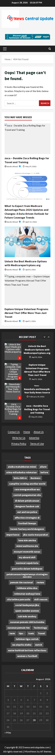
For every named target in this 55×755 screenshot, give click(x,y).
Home (26, 431)
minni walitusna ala (27, 545)
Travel (41, 633)
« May (8, 732)
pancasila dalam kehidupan (27, 568)
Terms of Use (37, 443)
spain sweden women (27, 610)
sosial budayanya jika (27, 605)
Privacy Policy (18, 443)
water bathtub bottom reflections (27, 650)
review (40, 582)
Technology (40, 627)
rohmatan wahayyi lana (27, 593)
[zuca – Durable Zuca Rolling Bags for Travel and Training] (27, 138)
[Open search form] (50, 49)
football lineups (27, 523)
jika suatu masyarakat (35, 534)
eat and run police (27, 511)
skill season (40, 599)
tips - (21, 633)
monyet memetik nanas (27, 551)
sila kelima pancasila (18, 599)
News (36, 386)
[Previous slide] (44, 337)
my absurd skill (27, 557)
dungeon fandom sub (27, 506)
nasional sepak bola (27, 562)
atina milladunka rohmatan (21, 472)
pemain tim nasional (21, 582)
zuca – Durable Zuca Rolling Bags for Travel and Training (13, 411)
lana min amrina (27, 540)
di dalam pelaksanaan (27, 500)
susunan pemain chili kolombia (27, 622)
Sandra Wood (12, 166)
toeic (31, 633)
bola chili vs (20, 478)
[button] (5, 49)
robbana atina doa (27, 588)
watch (38, 644)
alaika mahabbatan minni (22, 466)
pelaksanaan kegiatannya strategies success (27, 575)
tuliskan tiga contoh (27, 639)
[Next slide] (48, 337)
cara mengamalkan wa (27, 489)
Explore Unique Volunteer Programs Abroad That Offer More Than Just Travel (26, 312)
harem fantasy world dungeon (27, 528)
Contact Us (14, 431)
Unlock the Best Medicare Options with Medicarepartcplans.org (13, 351)
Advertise (34, 437)
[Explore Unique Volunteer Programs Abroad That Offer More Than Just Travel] (27, 289)
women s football (27, 656)
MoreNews (30, 751)
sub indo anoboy (27, 616)
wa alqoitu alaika (21, 644)
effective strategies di (27, 517)
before (44, 472)
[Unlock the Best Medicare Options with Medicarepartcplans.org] (27, 242)
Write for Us (18, 437)
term (12, 633)
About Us (39, 431)
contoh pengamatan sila (27, 494)
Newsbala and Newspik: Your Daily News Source (13, 391)
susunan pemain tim (18, 627)
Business (35, 478)
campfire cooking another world (27, 483)
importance (12, 534)
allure (43, 466)
